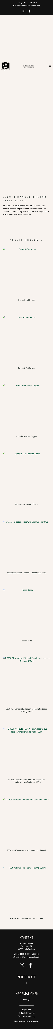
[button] (50, 66)
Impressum (26, 1010)
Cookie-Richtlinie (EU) (27, 1013)
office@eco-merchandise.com (29, 957)
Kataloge (26, 999)
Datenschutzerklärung (26, 1016)
